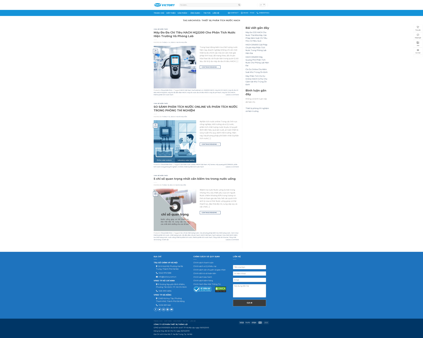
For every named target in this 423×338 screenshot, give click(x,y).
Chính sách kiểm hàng (203, 281)
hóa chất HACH (228, 235)
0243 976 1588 (165, 273)
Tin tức (207, 13)
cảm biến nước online (187, 164)
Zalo (418, 45)
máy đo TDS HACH (228, 92)
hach (198, 235)
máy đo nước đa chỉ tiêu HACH (198, 92)
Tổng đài (418, 30)
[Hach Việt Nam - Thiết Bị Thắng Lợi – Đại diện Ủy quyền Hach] (165, 5)
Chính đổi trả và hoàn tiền (204, 273)
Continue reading (210, 67)
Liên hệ (216, 13)
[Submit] (239, 5)
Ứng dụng (195, 13)
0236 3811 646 (165, 305)
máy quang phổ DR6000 (224, 164)
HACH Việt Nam (185, 90)
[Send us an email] (163, 309)
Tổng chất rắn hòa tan (220, 237)
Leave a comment (232, 95)
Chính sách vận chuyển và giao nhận (209, 270)
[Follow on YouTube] (171, 309)
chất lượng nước (176, 235)
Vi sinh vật (165, 239)
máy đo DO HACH (221, 90)
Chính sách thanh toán (203, 263)
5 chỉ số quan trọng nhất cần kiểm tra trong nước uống (195, 178)
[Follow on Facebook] (156, 309)
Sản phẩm (182, 13)
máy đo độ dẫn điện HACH (177, 92)
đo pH (193, 235)
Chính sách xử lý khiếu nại (204, 266)
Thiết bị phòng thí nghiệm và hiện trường (257, 109)
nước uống (172, 237)
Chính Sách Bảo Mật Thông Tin (207, 284)
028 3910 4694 (165, 291)
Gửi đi (249, 303)
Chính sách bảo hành (202, 277)
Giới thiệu (171, 13)
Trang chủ (159, 13)
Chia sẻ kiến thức (161, 29)
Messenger (418, 38)
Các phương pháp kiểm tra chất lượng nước (215, 233)
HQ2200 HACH (209, 90)
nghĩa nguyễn (181, 42)
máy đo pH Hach (215, 92)
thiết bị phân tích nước (184, 237)
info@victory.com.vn (167, 277)
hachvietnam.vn (197, 90)
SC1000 (181, 167)
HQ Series (211, 164)
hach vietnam (217, 235)
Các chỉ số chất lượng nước (189, 233)
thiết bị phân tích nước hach (163, 95)
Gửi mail (418, 53)
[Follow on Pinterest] (167, 309)
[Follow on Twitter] (159, 309)
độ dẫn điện (186, 235)
